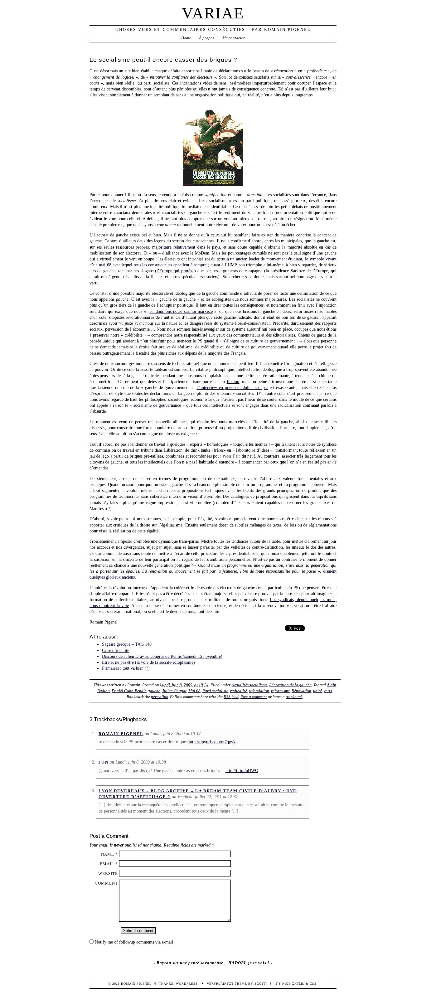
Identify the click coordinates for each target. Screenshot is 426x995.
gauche (154, 690)
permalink (159, 696)
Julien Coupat (174, 690)
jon (104, 762)
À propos (206, 38)
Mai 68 (194, 690)
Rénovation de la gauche (290, 684)
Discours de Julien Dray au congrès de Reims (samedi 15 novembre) (162, 656)
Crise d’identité (115, 650)
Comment (106, 883)
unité (317, 690)
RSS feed (231, 696)
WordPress (187, 983)
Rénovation (301, 690)
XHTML (298, 983)
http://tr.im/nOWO (241, 770)
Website (108, 873)
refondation (259, 690)
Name (107, 854)
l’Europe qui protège (175, 270)
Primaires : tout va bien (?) (126, 668)
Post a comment (253, 696)
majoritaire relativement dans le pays (186, 247)
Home (186, 38)
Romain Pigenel (121, 733)
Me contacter (233, 38)
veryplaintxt (220, 983)
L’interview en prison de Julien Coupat (232, 387)
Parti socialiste (215, 690)
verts (328, 690)
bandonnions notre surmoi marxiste (181, 311)
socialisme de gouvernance (157, 405)
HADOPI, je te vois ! (248, 962)
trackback (294, 696)
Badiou (233, 381)
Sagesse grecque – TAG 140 (127, 644)
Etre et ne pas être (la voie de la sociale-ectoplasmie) (148, 662)
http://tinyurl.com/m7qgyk (212, 741)
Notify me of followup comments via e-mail (134, 941)
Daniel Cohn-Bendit (129, 690)
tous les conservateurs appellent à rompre (170, 264)
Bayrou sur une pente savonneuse (190, 962)
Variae (213, 13)
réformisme (280, 690)
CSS (313, 983)
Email (107, 864)
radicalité (238, 690)
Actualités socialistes (249, 684)
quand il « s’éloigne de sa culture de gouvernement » (251, 340)
